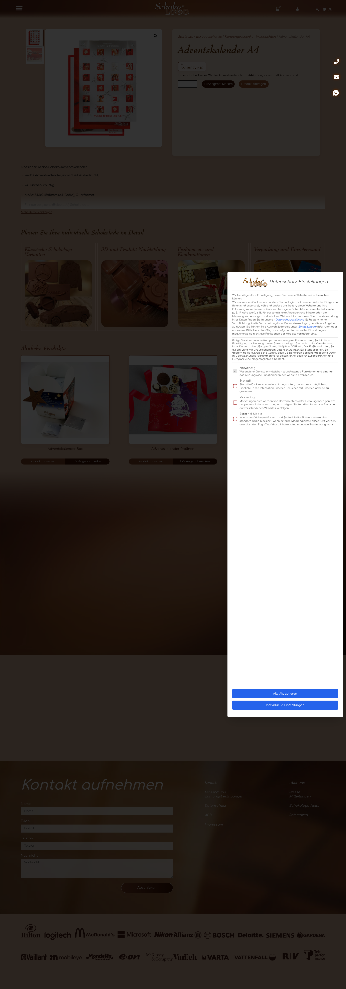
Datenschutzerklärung (290, 319)
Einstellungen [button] (307, 326)
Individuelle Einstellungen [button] (285, 705)
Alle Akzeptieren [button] (285, 693)
